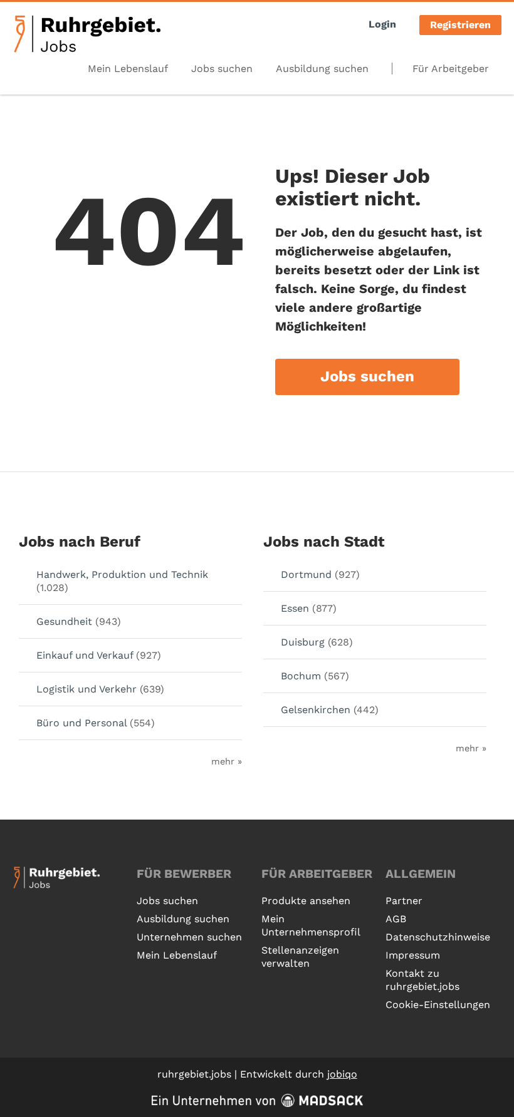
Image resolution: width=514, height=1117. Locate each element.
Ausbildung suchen (322, 69)
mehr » (226, 761)
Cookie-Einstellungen (438, 1005)
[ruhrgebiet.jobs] (87, 34)
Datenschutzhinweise (438, 937)
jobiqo (342, 1074)
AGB (396, 919)
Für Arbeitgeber (450, 69)
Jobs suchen (222, 69)
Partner (404, 901)
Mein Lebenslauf (128, 69)
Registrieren (460, 25)
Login (382, 24)
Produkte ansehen (305, 901)
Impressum (413, 955)
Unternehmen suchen (189, 937)
